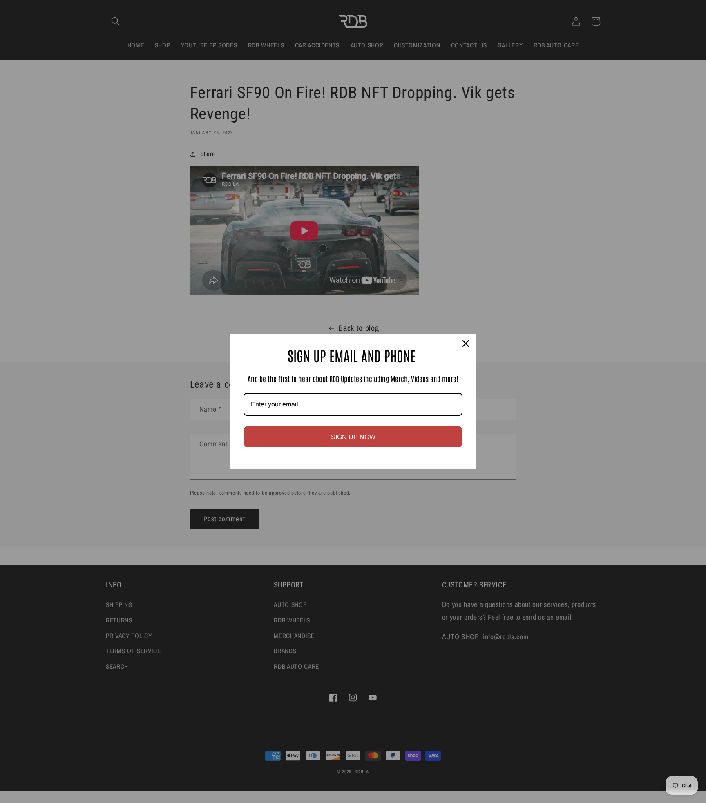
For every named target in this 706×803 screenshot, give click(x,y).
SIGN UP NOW (353, 436)
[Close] (466, 343)
